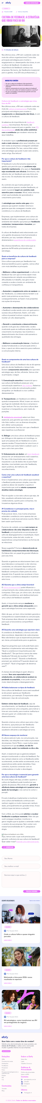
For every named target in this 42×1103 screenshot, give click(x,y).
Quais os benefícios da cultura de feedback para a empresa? (19, 86)
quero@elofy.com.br (30, 1079)
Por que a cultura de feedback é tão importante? (19, 83)
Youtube (4, 1088)
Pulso (3, 1070)
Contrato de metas (7, 1061)
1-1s (3, 1079)
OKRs (3, 1059)
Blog (3, 1090)
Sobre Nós (24, 1059)
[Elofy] (8, 3)
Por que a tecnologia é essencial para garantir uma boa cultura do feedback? (21, 92)
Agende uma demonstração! (6, 1051)
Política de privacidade (28, 1072)
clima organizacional (12, 587)
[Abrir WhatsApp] (36, 1097)
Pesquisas (5, 1067)
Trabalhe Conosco (26, 1063)
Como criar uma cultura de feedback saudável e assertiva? (22, 90)
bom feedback (33, 454)
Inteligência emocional (13, 417)
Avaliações (5, 1063)
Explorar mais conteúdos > (35, 900)
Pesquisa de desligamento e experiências (10, 1072)
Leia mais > (8, 940)
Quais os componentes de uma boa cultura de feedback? (21, 88)
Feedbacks (5, 1065)
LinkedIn (26, 1081)
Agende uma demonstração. (27, 842)
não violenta (27, 385)
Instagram (27, 1083)
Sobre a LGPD (25, 1074)
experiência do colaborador (25, 240)
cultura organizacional (18, 109)
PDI (3, 1077)
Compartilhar (9, 847)
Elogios (4, 1075)
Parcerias (24, 1085)
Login (22, 1061)
